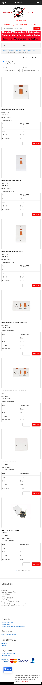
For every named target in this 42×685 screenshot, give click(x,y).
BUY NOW (36, 143)
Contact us (7, 583)
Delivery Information (7, 622)
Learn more (24, 681)
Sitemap (4, 645)
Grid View (27, 58)
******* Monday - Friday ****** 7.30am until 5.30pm (21, 25)
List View (35, 58)
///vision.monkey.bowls (17, 606)
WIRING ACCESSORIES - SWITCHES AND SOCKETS (19, 51)
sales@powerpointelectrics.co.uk (16, 604)
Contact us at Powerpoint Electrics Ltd (13, 626)
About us (4, 643)
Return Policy (5, 624)
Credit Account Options (8, 635)
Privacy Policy (5, 655)
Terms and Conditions (8, 653)
